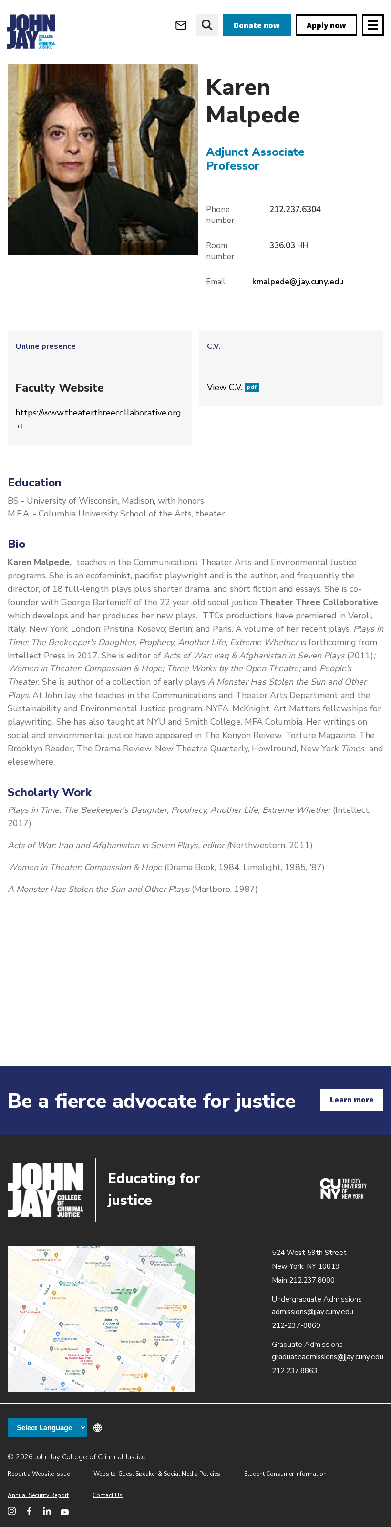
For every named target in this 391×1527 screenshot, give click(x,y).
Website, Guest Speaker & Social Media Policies (156, 1473)
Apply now (326, 25)
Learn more (352, 1099)
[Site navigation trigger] (373, 25)
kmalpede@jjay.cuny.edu (297, 281)
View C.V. (232, 387)
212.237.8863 (295, 1370)
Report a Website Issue (39, 1473)
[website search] (207, 25)
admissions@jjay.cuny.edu (312, 1311)
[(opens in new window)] (343, 1196)
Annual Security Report (38, 1495)
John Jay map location (102, 1319)
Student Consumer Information (285, 1473)
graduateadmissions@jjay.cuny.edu (327, 1357)
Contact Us (108, 1495)
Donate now (257, 25)
